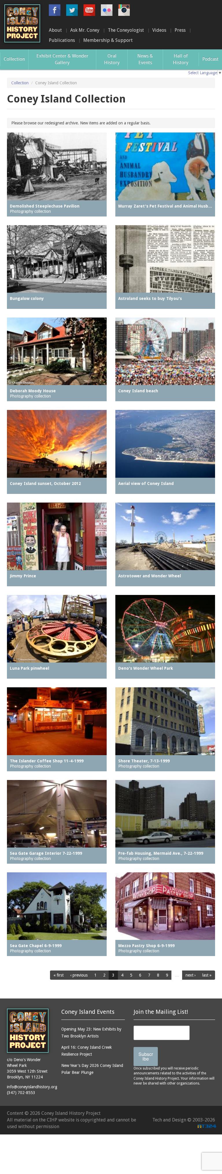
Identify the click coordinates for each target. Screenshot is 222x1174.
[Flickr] (106, 10)
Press (180, 30)
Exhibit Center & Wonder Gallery (62, 59)
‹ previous (79, 975)
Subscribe (145, 1056)
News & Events (145, 59)
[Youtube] (89, 10)
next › (191, 975)
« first (58, 975)
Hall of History (180, 59)
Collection (14, 59)
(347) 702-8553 (21, 1092)
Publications (62, 40)
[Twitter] (72, 10)
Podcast (210, 59)
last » (207, 975)
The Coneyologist (126, 30)
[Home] (22, 23)
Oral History (112, 59)
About (55, 30)
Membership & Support (108, 40)
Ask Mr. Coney (84, 30)
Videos (159, 30)
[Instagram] (124, 10)
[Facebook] (54, 10)
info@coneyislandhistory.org (32, 1087)
